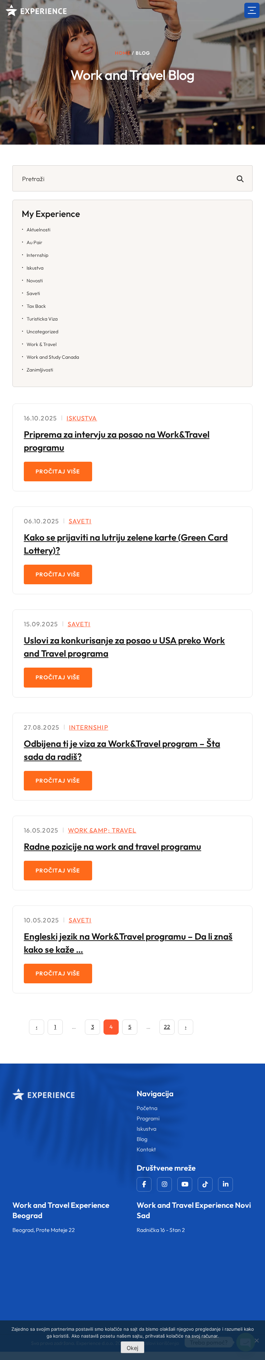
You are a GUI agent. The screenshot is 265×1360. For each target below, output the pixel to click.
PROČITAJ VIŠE (58, 471)
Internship (37, 255)
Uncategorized (42, 331)
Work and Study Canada (53, 357)
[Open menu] (251, 10)
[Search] (240, 178)
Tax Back (36, 306)
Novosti (35, 281)
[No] (256, 1340)
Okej (132, 1348)
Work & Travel (42, 344)
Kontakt (146, 1149)
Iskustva (35, 268)
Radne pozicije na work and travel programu (112, 846)
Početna (147, 1108)
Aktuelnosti (38, 230)
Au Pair (34, 242)
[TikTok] (205, 1184)
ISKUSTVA (82, 418)
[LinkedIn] (225, 1184)
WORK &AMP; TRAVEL (102, 830)
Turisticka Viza (42, 319)
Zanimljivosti (40, 370)
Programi (148, 1118)
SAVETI (80, 521)
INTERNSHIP (88, 727)
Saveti (33, 293)
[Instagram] (164, 1184)
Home (122, 53)
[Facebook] (144, 1184)
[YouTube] (184, 1184)
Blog (142, 1139)
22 (167, 1026)
